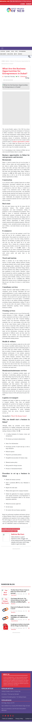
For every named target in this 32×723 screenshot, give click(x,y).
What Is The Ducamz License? (19, 416)
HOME (3, 61)
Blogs (12, 51)
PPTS (16, 53)
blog (7, 61)
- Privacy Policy (19, 718)
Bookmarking (23, 51)
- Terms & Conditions (7, 718)
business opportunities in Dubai (21, 141)
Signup (28, 4)
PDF (17, 51)
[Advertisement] (16, 30)
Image (20, 53)
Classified (10, 53)
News (8, 51)
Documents (3, 53)
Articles (3, 51)
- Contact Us (28, 718)
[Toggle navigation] (2, 48)
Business (24, 76)
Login (22, 4)
